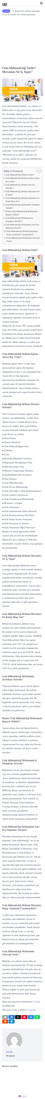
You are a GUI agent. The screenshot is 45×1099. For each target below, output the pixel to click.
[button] (41, 3)
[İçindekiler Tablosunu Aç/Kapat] (37, 171)
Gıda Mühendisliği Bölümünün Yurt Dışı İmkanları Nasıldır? (22, 226)
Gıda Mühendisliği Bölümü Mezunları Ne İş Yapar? (23, 193)
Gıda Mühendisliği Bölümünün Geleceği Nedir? (23, 239)
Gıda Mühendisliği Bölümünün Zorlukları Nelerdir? (23, 206)
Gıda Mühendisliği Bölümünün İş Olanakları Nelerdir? (19, 220)
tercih (9, 1052)
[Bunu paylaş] (12, 1017)
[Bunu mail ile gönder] (5, 1017)
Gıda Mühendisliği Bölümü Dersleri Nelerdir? (20, 186)
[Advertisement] (22, 40)
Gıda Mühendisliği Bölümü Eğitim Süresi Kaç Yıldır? (23, 180)
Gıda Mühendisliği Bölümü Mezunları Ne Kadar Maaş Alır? (23, 200)
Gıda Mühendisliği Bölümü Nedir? (20, 174)
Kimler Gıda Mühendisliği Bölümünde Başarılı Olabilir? (21, 213)
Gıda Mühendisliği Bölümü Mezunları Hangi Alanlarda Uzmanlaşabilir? (22, 233)
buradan (36, 1001)
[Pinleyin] (25, 1017)
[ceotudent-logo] (4, 3)
